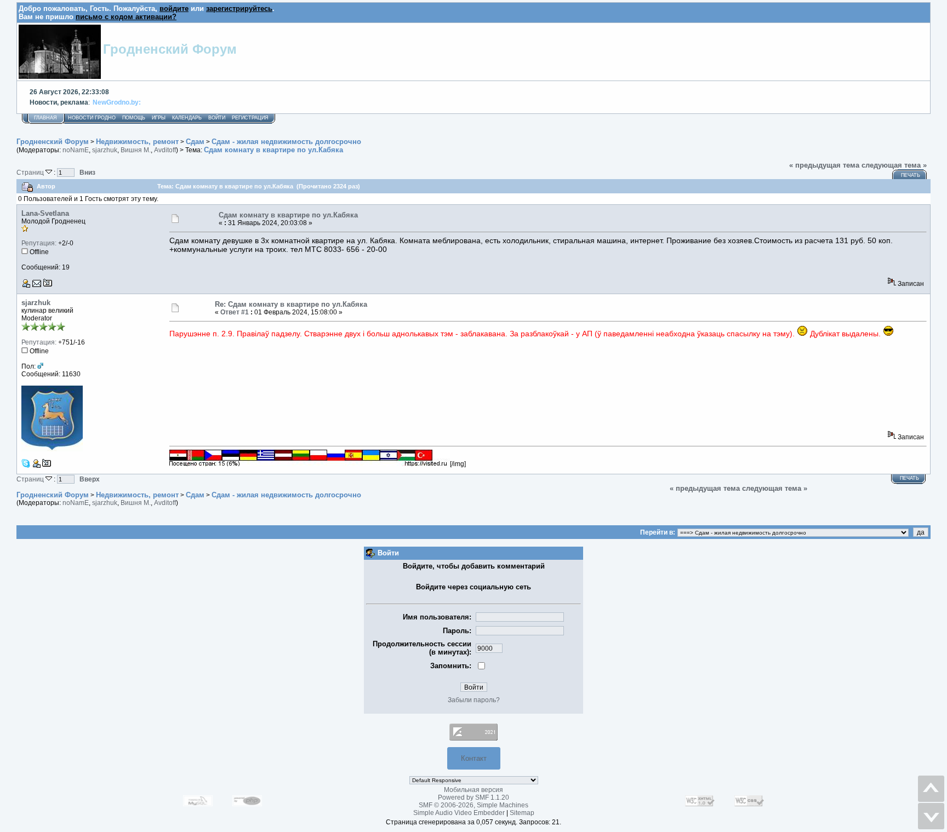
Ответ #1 (234, 312)
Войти (216, 118)
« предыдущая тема (824, 165)
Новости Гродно (92, 118)
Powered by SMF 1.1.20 (473, 797)
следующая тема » (894, 165)
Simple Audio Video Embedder (459, 813)
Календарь (187, 118)
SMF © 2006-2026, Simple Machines (473, 805)
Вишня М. (136, 150)
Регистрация (250, 118)
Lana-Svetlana (45, 213)
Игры (159, 118)
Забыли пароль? (474, 700)
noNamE (75, 150)
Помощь (133, 118)
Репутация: (38, 243)
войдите (174, 8)
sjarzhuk (104, 150)
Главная (45, 118)
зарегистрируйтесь (239, 8)
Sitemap (522, 813)
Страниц (30, 172)
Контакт (474, 758)
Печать (910, 175)
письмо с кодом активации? (126, 17)
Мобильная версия (473, 790)
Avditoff (165, 150)
